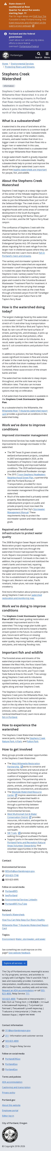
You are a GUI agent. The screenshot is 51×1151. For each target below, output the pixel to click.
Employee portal (10, 1110)
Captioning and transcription (16, 1087)
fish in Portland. (9, 717)
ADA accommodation (12, 1082)
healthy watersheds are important (30, 169)
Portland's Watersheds (13, 914)
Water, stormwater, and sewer (30, 939)
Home (5, 63)
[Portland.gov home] (12, 55)
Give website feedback (19, 952)
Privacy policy (8, 1092)
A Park (18, 741)
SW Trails (12, 833)
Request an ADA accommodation (18, 990)
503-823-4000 (8, 998)
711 (27, 993)
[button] (38, 55)
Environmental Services (22, 63)
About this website (11, 1105)
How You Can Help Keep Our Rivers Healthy (23, 919)
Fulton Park (32, 741)
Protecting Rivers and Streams (20, 66)
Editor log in (8, 1115)
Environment (8, 939)
